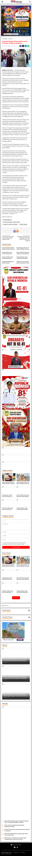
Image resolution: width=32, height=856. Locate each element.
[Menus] (2, 1)
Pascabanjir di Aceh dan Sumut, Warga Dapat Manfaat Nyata (8, 237)
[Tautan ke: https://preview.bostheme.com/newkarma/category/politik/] (29, 610)
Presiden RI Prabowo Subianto (10, 224)
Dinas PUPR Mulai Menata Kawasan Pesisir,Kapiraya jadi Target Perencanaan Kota (23, 253)
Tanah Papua (8, 46)
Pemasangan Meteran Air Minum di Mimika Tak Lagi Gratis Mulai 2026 (23, 248)
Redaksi (23, 852)
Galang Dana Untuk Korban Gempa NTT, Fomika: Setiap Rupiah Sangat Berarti (7, 253)
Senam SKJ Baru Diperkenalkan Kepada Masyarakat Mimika (14, 826)
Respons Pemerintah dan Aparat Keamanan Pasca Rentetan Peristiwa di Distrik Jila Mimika (23, 262)
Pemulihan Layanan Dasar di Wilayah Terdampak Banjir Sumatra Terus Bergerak (23, 238)
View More (16, 597)
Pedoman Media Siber (6, 853)
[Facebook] (14, 231)
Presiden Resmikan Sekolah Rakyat (11, 222)
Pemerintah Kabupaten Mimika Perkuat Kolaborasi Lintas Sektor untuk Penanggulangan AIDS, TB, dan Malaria (8, 262)
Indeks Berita (16, 852)
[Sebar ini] (20, 46)
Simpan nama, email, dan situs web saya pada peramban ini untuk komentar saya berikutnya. (14, 543)
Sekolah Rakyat (23, 224)
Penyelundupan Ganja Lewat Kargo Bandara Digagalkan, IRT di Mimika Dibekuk (23, 257)
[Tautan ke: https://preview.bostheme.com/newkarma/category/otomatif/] (29, 617)
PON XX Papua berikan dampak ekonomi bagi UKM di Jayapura (16, 830)
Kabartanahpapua (7, 219)
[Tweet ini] (23, 46)
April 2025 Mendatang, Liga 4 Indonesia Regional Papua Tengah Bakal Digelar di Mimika (16, 821)
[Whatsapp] (28, 46)
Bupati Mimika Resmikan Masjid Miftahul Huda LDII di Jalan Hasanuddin (8, 248)
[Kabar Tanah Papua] (16, 1)
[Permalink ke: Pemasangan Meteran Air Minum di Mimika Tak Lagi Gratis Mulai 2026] (23, 477)
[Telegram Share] (26, 46)
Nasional (4, 46)
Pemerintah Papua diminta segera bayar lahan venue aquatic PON (16, 834)
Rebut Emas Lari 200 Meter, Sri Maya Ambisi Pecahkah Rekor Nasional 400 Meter (15, 838)
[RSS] (17, 231)
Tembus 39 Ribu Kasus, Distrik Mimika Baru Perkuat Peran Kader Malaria (7, 257)
